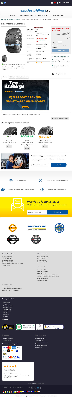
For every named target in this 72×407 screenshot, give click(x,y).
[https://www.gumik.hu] (39, 391)
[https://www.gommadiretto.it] (11, 391)
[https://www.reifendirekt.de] (3, 391)
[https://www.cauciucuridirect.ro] (5, 392)
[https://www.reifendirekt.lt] (15, 392)
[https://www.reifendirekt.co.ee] (13, 392)
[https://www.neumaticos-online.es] (21, 391)
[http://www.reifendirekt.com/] (21, 392)
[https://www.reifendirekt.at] (23, 391)
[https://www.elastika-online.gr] (7, 392)
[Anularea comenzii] (55, 3)
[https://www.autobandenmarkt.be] (27, 391)
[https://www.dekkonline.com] (13, 391)
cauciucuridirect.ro (35, 383)
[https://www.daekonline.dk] (15, 391)
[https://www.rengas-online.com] (29, 391)
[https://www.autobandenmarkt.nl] (17, 391)
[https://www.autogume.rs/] (19, 392)
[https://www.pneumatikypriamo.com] (33, 391)
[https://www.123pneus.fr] (5, 391)
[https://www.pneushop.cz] (31, 391)
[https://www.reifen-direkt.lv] (17, 392)
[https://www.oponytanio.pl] (3, 392)
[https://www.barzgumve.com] (9, 392)
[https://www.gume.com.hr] (11, 392)
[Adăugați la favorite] (59, 74)
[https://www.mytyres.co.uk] (19, 391)
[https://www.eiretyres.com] (37, 391)
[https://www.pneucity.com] (35, 391)
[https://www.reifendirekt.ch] (7, 391)
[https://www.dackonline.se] (9, 391)
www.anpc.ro (46, 396)
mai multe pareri (7, 377)
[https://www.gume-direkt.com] (25, 391)
